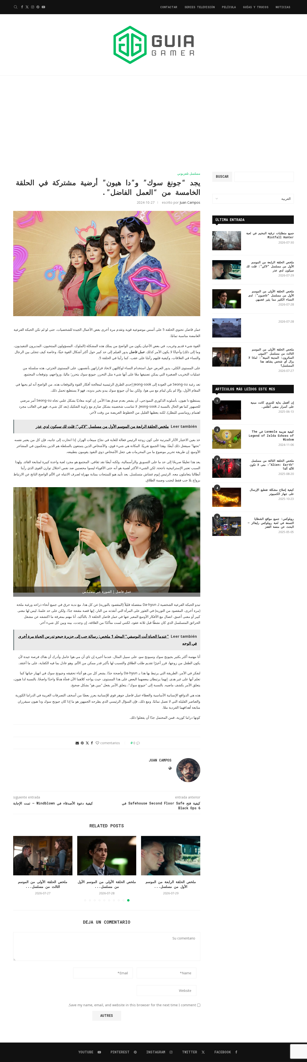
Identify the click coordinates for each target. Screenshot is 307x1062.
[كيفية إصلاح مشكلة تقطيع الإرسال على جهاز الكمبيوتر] (226, 497)
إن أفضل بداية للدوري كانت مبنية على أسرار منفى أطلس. (272, 404)
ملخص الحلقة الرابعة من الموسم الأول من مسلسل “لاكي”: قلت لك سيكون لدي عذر (270, 266)
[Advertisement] (153, 123)
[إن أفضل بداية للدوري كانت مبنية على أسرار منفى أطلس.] (226, 410)
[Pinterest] (37, 7)
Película (229, 7)
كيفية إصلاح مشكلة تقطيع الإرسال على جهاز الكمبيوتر (272, 492)
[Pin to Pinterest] (82, 743)
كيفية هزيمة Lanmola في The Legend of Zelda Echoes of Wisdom (271, 436)
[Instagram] (32, 7)
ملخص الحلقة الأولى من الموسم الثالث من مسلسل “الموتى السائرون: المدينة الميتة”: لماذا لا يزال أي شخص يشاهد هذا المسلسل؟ (271, 357)
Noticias (283, 7)
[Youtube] (43, 7)
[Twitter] (27, 7)
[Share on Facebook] (92, 743)
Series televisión (199, 7)
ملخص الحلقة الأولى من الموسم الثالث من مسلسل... (42, 884)
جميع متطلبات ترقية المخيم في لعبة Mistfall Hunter (270, 235)
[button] (20, 868)
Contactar (168, 7)
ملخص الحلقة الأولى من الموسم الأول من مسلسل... (107, 884)
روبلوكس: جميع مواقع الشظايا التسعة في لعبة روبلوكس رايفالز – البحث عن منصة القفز (271, 523)
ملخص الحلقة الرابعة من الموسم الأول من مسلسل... (171, 884)
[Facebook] (22, 7)
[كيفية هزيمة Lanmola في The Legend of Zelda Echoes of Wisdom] (226, 439)
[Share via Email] (77, 743)
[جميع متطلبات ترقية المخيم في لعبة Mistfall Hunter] (226, 240)
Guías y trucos (255, 7)
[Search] (15, 7)
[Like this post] (97, 743)
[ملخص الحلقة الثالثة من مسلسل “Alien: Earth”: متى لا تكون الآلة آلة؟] (226, 468)
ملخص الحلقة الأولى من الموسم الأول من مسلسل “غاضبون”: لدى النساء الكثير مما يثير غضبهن (271, 295)
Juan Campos (190, 202)
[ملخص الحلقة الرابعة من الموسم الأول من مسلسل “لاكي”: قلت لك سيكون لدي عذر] (170, 855)
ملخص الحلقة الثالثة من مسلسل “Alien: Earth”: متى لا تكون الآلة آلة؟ (272, 465)
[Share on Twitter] (87, 743)
